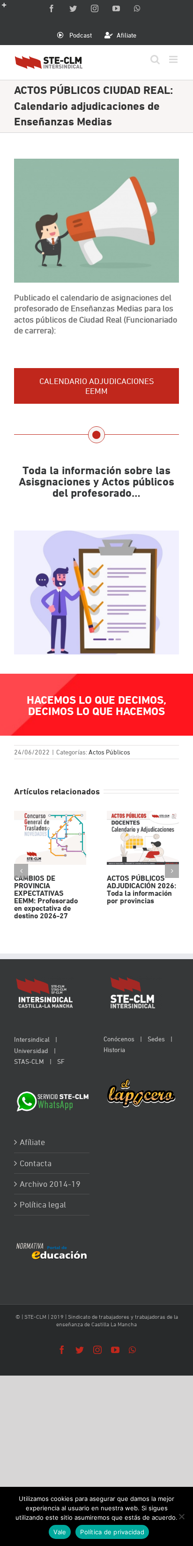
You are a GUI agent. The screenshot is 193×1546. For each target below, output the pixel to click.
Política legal (43, 1204)
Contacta (36, 1163)
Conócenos (119, 1039)
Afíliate (32, 1142)
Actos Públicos (109, 752)
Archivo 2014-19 (50, 1184)
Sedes (156, 1039)
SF (61, 1061)
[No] (181, 1516)
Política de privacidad (112, 1532)
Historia (114, 1050)
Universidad (31, 1050)
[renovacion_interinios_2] (96, 536)
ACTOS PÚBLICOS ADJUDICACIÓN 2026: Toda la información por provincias (143, 838)
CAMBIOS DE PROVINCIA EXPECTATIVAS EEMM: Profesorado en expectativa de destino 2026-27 (50, 838)
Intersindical (32, 1039)
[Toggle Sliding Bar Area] (8, 8)
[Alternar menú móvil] (174, 59)
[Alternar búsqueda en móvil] (155, 59)
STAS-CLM (29, 1061)
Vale (59, 1532)
